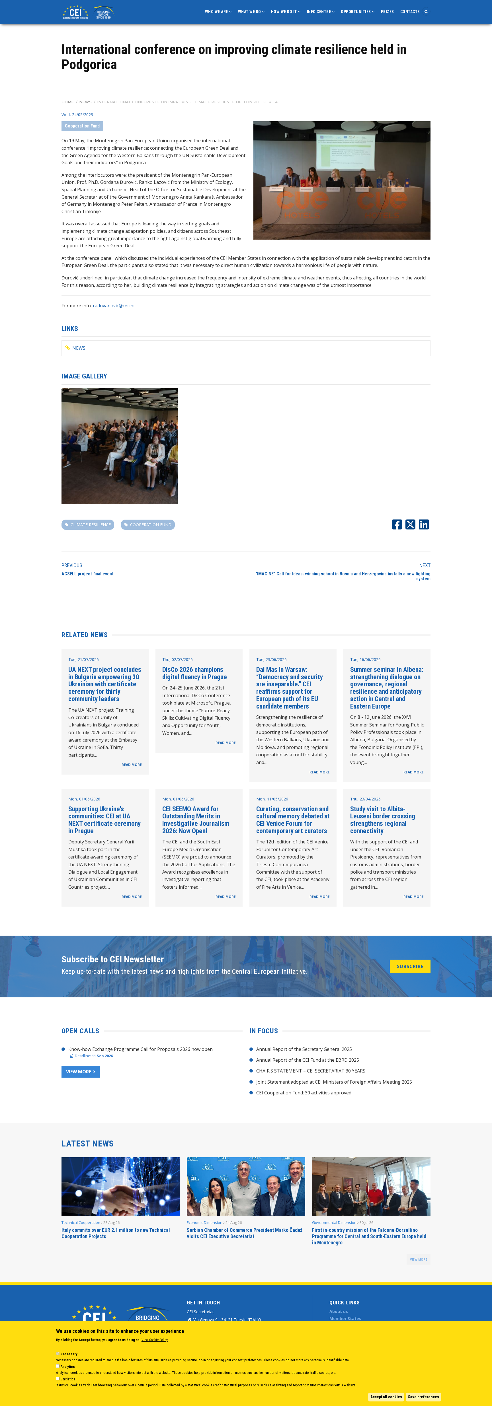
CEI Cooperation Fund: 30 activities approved (303, 1093)
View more (78, 1072)
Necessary (68, 1354)
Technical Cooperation (81, 1222)
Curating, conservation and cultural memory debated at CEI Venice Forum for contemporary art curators (293, 820)
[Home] (89, 11)
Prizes (387, 11)
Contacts (410, 11)
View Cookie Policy (155, 1340)
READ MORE (132, 764)
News (85, 102)
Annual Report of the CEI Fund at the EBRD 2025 (307, 1060)
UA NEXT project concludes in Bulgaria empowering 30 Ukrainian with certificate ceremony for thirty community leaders (104, 684)
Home (68, 102)
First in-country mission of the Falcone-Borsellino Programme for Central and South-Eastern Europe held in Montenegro (369, 1236)
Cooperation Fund (82, 126)
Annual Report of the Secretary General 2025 (304, 1049)
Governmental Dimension (334, 1222)
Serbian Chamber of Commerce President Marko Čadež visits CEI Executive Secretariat (244, 1233)
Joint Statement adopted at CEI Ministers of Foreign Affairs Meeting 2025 (334, 1082)
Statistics (67, 1379)
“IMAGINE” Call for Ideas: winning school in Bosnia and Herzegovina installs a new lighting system (342, 576)
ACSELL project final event (88, 574)
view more (418, 1259)
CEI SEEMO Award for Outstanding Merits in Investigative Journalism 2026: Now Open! (195, 820)
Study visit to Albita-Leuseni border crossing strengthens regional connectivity (382, 820)
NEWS (78, 348)
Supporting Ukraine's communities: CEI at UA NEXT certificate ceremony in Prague (104, 820)
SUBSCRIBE (410, 966)
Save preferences (423, 1397)
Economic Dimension (204, 1222)
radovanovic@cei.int (114, 305)
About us (338, 1311)
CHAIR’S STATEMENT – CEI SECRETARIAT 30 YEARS (310, 1071)
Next (424, 565)
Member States (345, 1318)
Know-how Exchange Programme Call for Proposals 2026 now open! (141, 1049)
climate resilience (91, 524)
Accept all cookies (386, 1397)
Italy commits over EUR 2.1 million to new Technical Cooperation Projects (116, 1233)
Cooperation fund (150, 524)
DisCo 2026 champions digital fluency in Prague (194, 673)
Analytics (67, 1366)
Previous (72, 565)
